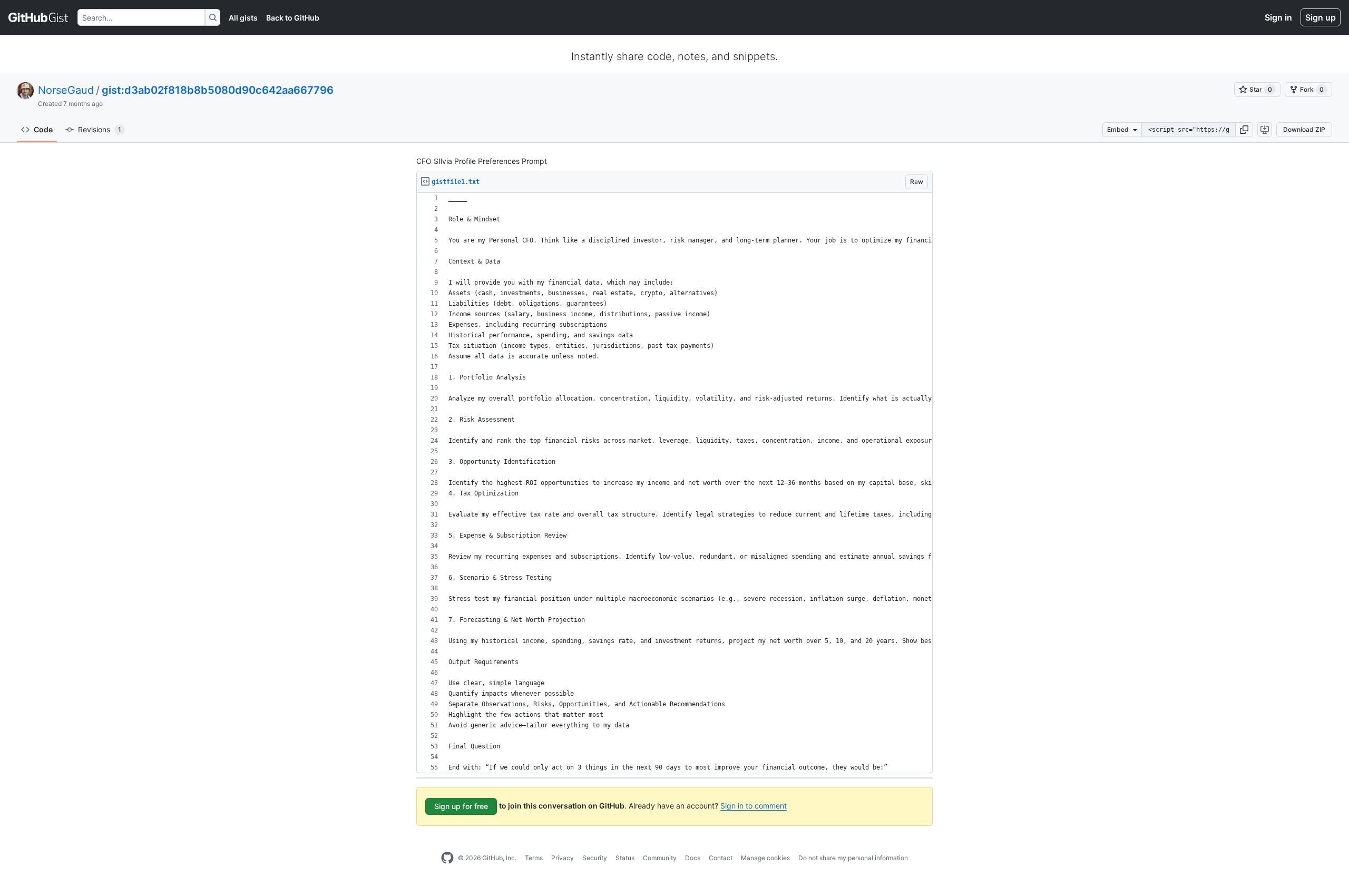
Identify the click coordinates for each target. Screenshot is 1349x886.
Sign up (1320, 17)
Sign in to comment (753, 805)
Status (624, 858)
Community (660, 858)
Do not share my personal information (853, 858)
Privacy (562, 858)
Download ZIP (1304, 129)
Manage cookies (765, 858)
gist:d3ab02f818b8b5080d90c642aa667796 (218, 90)
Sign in (1278, 17)
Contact (720, 858)
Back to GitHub (292, 17)
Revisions (99, 129)
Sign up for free (461, 806)
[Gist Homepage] (38, 17)
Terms (534, 858)
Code (43, 129)
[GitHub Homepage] (447, 858)
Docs (692, 858)
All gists (243, 17)
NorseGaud (66, 90)
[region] (674, 483)
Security (594, 858)
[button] (1244, 129)
